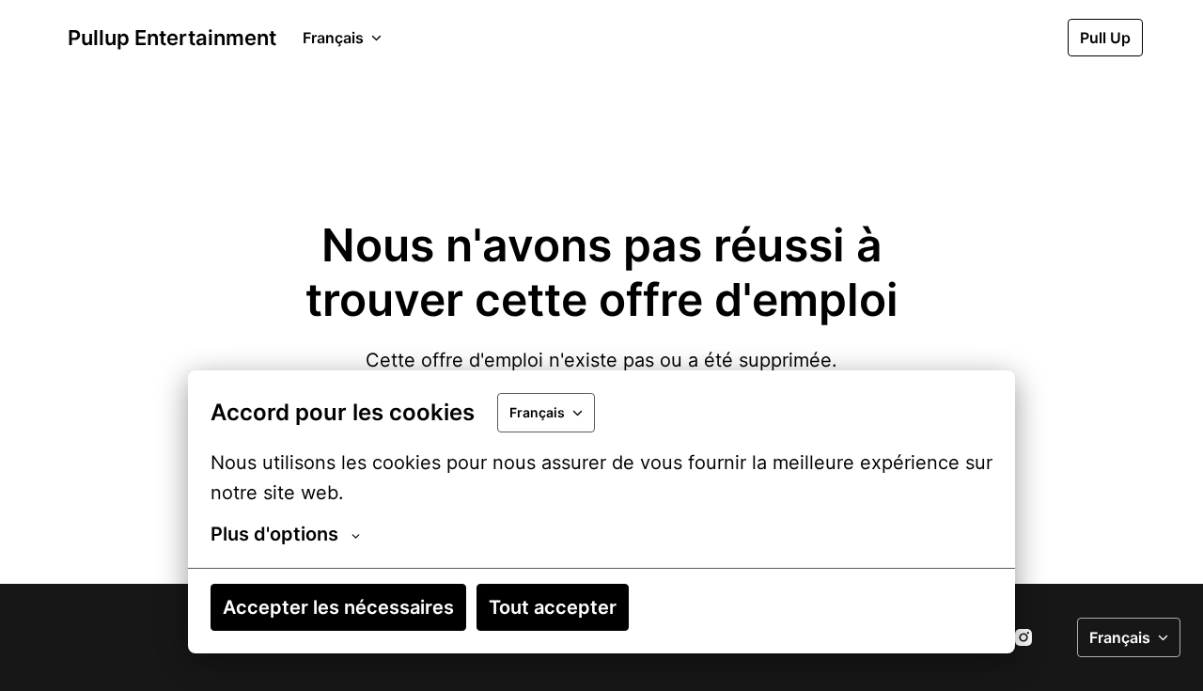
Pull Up (1105, 37)
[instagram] (1023, 637)
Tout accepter (553, 607)
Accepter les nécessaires (338, 607)
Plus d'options (274, 534)
